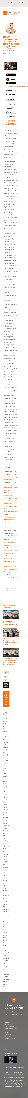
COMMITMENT (7, 1034)
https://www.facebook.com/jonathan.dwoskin (10, 476)
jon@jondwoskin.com (9, 1049)
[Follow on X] (8, 2)
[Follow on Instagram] (19, 2)
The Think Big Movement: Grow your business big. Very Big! (10, 517)
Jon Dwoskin (7, 53)
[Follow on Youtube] (15, 2)
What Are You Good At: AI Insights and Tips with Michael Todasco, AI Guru (6, 750)
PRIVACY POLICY (8, 1024)
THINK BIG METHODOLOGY (10, 1038)
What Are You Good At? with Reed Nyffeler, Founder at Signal (6, 859)
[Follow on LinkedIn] (12, 2)
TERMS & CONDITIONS (9, 1026)
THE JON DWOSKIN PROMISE (10, 1028)
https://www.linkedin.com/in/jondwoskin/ (10, 500)
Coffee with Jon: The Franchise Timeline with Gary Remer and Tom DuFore (6, 976)
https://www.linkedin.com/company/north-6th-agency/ (10, 569)
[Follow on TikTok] (22, 2)
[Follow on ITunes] (14, 5)
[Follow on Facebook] (5, 2)
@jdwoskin (13, 471)
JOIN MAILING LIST (8, 1036)
